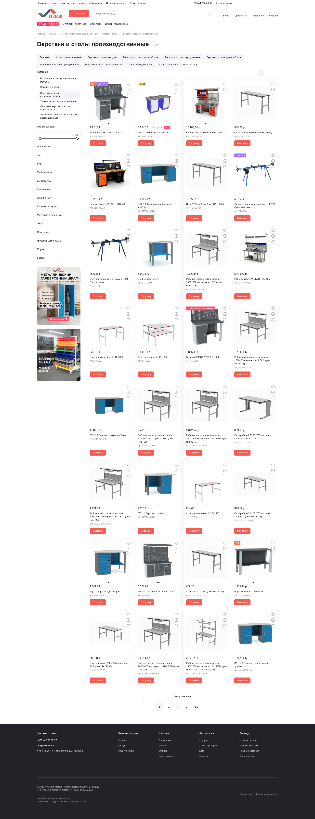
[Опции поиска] (198, 13)
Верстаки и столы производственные (50, 95)
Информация (206, 733)
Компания (164, 733)
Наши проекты (126, 750)
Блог (201, 750)
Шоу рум (203, 740)
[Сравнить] (128, 89)
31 (196, 706)
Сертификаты (165, 756)
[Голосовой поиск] (205, 13)
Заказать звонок (224, 3)
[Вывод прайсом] (275, 73)
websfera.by (64, 798)
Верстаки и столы (50, 87)
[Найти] (213, 13)
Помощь (244, 733)
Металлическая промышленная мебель (58, 80)
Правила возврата (249, 750)
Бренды (122, 745)
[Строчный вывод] (268, 73)
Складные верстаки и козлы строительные (55, 108)
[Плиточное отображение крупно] (254, 73)
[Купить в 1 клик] (128, 94)
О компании (164, 740)
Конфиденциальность (267, 794)
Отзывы (162, 750)
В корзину (97, 143)
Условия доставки (249, 745)
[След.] (206, 706)
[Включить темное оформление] (276, 3)
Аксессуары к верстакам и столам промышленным (58, 116)
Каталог (122, 740)
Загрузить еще (182, 696)
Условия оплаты (248, 740)
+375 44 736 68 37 (202, 3)
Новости (162, 745)
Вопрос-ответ (246, 756)
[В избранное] (128, 84)
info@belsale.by (45, 745)
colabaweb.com (78, 801)
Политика (204, 756)
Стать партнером (208, 745)
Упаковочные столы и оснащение (58, 101)
